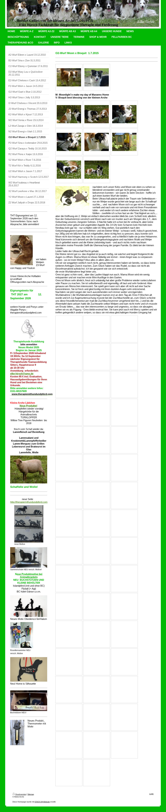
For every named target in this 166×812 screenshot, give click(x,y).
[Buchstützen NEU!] (28, 700)
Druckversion (20, 794)
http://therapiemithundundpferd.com (28, 502)
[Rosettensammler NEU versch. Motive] (21, 635)
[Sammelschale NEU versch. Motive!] (28, 557)
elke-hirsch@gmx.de (21, 373)
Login (151, 794)
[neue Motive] (28, 523)
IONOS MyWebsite (42, 802)
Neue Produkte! (28, 405)
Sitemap (31, 794)
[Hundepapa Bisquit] (69, 77)
